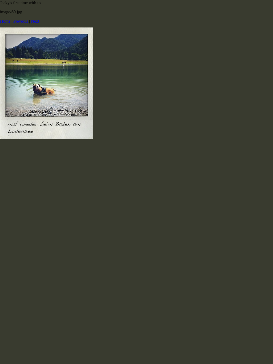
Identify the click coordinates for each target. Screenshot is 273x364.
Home (5, 21)
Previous (20, 21)
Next (35, 21)
